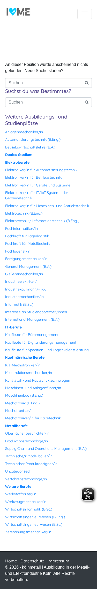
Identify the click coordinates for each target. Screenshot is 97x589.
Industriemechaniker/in (24, 296)
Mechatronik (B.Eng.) (22, 403)
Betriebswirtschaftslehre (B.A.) (30, 147)
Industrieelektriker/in (22, 281)
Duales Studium (18, 154)
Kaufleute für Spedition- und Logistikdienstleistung (47, 350)
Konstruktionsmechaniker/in (28, 372)
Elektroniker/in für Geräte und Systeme (37, 185)
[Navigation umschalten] (84, 14)
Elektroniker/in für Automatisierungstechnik (41, 170)
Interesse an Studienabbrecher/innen (36, 312)
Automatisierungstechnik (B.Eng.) (33, 139)
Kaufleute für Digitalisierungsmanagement (40, 342)
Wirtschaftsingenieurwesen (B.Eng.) (35, 517)
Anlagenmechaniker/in (24, 132)
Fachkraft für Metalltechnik (27, 243)
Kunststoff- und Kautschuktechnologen (37, 380)
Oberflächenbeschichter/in (27, 433)
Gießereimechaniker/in (24, 274)
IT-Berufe (13, 327)
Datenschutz (32, 560)
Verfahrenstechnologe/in (26, 479)
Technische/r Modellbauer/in (29, 456)
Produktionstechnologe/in (26, 441)
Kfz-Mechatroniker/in (22, 365)
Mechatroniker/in (19, 410)
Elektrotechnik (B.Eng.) (23, 213)
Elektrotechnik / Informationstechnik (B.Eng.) (42, 220)
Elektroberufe (17, 162)
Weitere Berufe (18, 486)
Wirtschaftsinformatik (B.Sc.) (28, 509)
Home (11, 560)
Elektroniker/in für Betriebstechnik (33, 177)
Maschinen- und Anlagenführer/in (33, 388)
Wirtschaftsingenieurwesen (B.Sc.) (33, 524)
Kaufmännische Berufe (24, 357)
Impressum (58, 560)
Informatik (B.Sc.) (19, 304)
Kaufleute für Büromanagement (31, 334)
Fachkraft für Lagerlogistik (27, 236)
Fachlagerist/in (17, 251)
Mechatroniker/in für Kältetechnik (33, 418)
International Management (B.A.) (32, 319)
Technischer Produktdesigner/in (31, 463)
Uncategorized (17, 471)
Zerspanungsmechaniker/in (28, 532)
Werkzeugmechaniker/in (25, 501)
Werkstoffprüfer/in (20, 494)
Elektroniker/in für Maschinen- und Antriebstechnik (47, 205)
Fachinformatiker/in (21, 228)
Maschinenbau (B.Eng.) (24, 395)
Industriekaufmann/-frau (25, 289)
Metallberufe (16, 425)
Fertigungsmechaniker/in (26, 258)
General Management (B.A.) (28, 266)
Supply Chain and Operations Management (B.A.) (46, 448)
